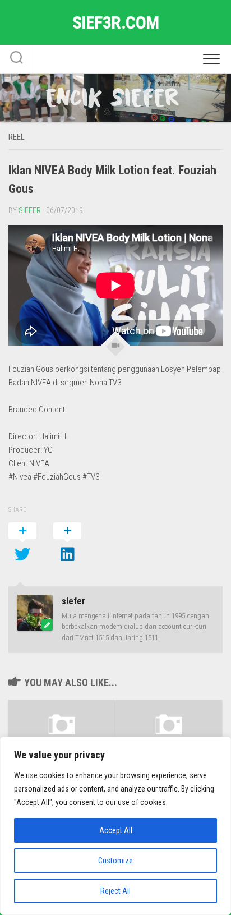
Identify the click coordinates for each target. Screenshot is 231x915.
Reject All (115, 890)
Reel (16, 137)
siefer (30, 210)
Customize (115, 860)
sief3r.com (115, 22)
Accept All (115, 830)
